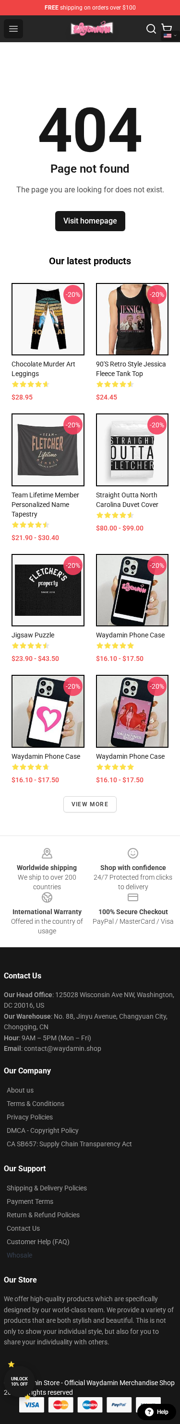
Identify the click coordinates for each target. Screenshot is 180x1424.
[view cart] (166, 29)
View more (90, 804)
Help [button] (162, 1412)
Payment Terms (30, 1201)
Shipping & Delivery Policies (47, 1188)
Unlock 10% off (19, 1382)
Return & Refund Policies (43, 1215)
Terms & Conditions (35, 1103)
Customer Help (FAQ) (38, 1242)
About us (20, 1090)
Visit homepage (90, 220)
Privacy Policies (30, 1117)
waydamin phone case (130, 635)
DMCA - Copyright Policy (43, 1130)
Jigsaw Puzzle (33, 635)
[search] (151, 29)
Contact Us (23, 1228)
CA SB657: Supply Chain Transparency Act (69, 1144)
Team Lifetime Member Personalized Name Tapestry (45, 504)
